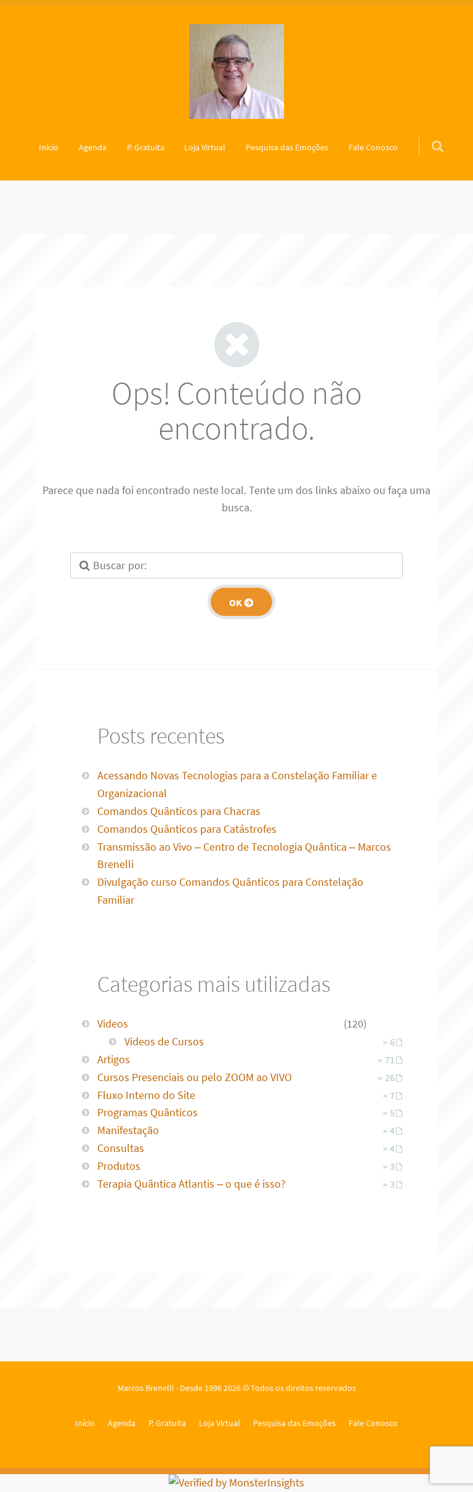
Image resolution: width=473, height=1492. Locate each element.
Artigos (113, 1059)
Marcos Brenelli (146, 1387)
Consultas (120, 1148)
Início (49, 147)
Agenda (93, 147)
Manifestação (128, 1130)
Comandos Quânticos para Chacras (179, 811)
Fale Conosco (373, 147)
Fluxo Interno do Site (146, 1095)
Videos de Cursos (164, 1041)
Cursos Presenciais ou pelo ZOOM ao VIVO (194, 1077)
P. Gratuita (145, 147)
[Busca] (426, 133)
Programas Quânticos (147, 1112)
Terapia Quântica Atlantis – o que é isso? (191, 1184)
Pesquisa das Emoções (287, 147)
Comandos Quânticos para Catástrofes (187, 829)
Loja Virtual (204, 147)
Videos (112, 1023)
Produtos (118, 1166)
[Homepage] (236, 71)
